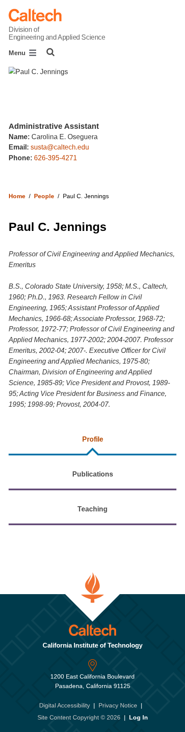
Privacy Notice (118, 705)
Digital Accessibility (64, 705)
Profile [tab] (92, 439)
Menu (18, 52)
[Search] (50, 52)
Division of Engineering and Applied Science (57, 33)
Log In (138, 717)
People (44, 196)
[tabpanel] (92, 541)
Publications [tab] (92, 474)
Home (17, 196)
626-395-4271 (55, 158)
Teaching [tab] (92, 509)
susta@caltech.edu (60, 147)
